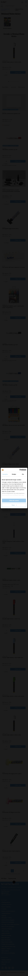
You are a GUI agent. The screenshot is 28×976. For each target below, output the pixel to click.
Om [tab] (23, 474)
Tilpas (13, 505)
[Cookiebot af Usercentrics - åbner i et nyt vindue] (19, 470)
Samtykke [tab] (5, 474)
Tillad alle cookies (14, 500)
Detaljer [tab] (14, 474)
